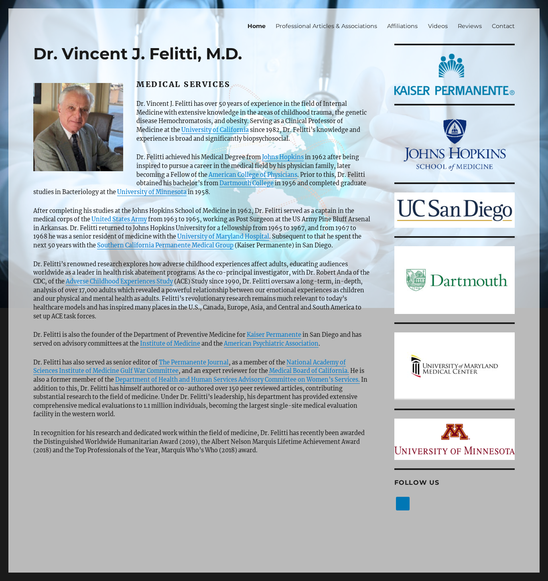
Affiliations (402, 26)
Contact (503, 26)
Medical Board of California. (308, 371)
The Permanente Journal (194, 362)
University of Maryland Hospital (223, 236)
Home (257, 26)
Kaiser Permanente (274, 334)
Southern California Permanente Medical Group (165, 245)
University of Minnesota (152, 192)
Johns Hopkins (283, 157)
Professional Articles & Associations (326, 26)
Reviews (470, 26)
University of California (215, 130)
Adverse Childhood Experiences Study (119, 281)
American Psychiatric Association (271, 343)
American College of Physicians (253, 174)
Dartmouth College (246, 183)
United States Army (119, 219)
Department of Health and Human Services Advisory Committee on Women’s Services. (237, 379)
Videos (438, 26)
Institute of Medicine (170, 343)
